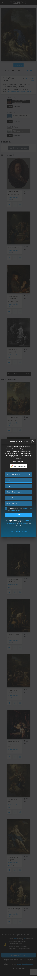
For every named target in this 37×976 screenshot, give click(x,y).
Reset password (21, 531)
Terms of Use (27, 508)
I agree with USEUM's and (20, 509)
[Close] (33, 441)
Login (11, 531)
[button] (18, 466)
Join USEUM (18, 515)
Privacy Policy (15, 511)
